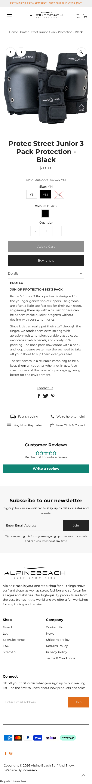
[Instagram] (10, 754)
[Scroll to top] (83, 775)
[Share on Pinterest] (53, 397)
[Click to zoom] (81, 52)
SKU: (29, 179)
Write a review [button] (46, 469)
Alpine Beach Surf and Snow (52, 765)
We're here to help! (70, 416)
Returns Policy (57, 646)
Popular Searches (13, 781)
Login (7, 633)
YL (59, 195)
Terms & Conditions (60, 658)
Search (8, 627)
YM (45, 195)
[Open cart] (85, 16)
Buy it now (46, 260)
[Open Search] (78, 16)
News (50, 633)
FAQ (6, 646)
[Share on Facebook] (39, 397)
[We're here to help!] (52, 417)
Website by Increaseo (20, 770)
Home (13, 32)
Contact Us (54, 627)
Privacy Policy (56, 652)
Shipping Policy (58, 639)
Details (13, 273)
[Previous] (10, 52)
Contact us (45, 388)
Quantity (46, 222)
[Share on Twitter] (46, 397)
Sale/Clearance (14, 639)
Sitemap (9, 652)
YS (32, 195)
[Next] (21, 52)
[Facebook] (5, 754)
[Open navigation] (13, 16)
